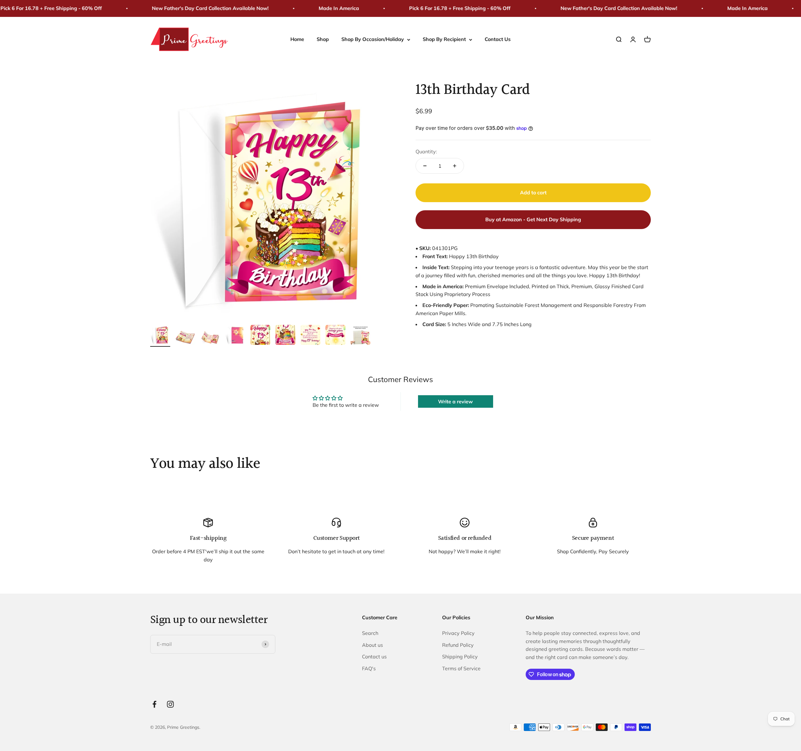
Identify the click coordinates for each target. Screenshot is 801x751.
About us (372, 645)
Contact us (374, 656)
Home (297, 39)
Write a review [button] (455, 401)
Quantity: (426, 151)
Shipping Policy (460, 656)
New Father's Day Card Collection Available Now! (192, 8)
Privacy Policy (458, 633)
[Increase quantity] (455, 165)
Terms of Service (461, 668)
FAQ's (369, 668)
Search (370, 633)
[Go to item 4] (235, 336)
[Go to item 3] (210, 338)
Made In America (321, 8)
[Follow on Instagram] (170, 704)
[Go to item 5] (260, 336)
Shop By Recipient (444, 39)
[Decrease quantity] (425, 165)
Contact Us (498, 39)
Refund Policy (458, 645)
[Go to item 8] (335, 336)
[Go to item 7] (310, 336)
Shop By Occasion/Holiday (372, 39)
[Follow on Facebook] (154, 704)
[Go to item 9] (360, 336)
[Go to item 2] (185, 338)
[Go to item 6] (285, 336)
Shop (323, 39)
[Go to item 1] (160, 336)
